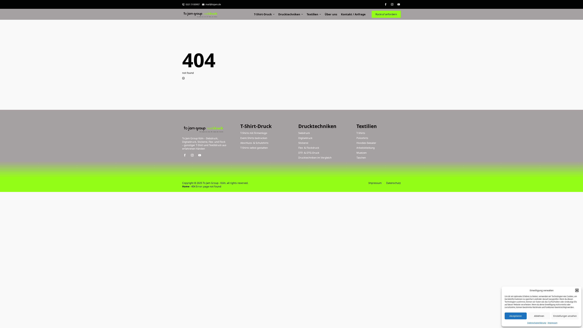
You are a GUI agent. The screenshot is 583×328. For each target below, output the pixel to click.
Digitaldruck (305, 138)
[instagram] (392, 4)
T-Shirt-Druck (263, 14)
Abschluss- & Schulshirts (254, 143)
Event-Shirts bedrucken (253, 138)
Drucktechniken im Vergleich (315, 157)
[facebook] (386, 4)
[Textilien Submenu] (319, 14)
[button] (576, 290)
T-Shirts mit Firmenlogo (253, 133)
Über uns (331, 14)
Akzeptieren (515, 315)
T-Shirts (360, 133)
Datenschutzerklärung (536, 322)
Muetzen (361, 152)
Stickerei (303, 143)
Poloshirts (362, 138)
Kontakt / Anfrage (353, 14)
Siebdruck (304, 133)
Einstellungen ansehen (565, 315)
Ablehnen (539, 315)
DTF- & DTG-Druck (308, 152)
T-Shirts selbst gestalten (254, 147)
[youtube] (399, 4)
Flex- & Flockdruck (308, 147)
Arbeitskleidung (365, 147)
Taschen (361, 157)
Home (185, 186)
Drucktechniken (289, 14)
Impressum (552, 322)
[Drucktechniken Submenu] (301, 14)
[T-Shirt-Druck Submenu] (273, 14)
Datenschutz (393, 183)
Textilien (312, 14)
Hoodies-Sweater (366, 143)
